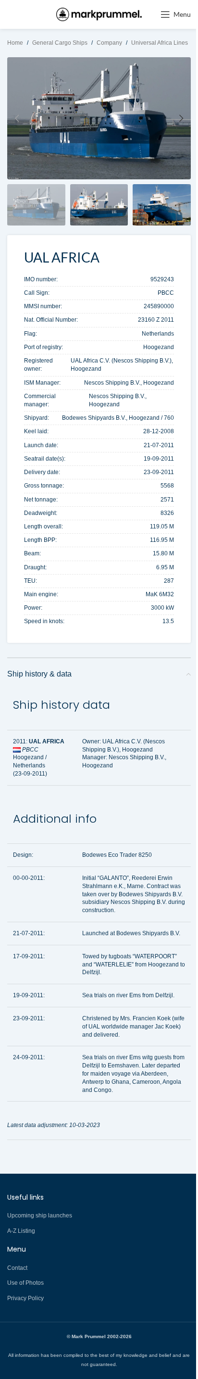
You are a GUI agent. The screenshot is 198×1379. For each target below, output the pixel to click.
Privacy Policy (25, 1298)
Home (15, 42)
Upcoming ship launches (39, 1215)
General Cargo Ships (59, 42)
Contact (17, 1268)
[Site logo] (99, 14)
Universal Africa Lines (159, 42)
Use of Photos (25, 1282)
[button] (16, 118)
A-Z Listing (21, 1231)
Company (109, 42)
